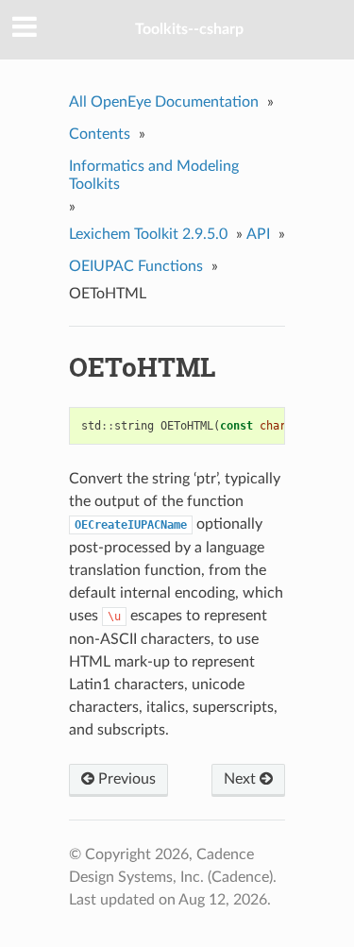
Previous (125, 778)
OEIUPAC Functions (136, 266)
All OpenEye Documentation (164, 102)
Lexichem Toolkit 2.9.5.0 (148, 234)
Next (242, 778)
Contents (99, 134)
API (258, 234)
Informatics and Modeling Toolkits (154, 175)
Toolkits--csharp (189, 29)
